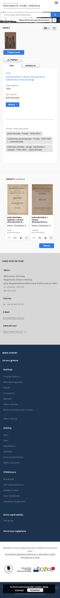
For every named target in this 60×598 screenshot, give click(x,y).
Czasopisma (9, 393)
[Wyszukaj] (55, 14)
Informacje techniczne (13, 484)
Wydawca (7, 451)
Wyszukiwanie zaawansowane (34, 20)
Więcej (46, 245)
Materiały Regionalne (13, 382)
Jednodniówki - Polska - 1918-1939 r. (24, 133)
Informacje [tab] (30, 65)
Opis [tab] (12, 66)
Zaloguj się (8, 520)
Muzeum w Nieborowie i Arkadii (18, 410)
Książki (6, 387)
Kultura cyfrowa (10, 404)
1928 (8, 88)
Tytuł (5, 440)
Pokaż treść (14, 52)
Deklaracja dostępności (14, 501)
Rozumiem (35, 590)
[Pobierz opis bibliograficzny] (15, 238)
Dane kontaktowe (11, 496)
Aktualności (8, 479)
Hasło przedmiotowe (13, 457)
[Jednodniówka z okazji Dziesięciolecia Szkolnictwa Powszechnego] (10, 40)
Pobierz (14, 60)
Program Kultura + (11, 376)
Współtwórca (9, 446)
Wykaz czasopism (11, 462)
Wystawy (7, 398)
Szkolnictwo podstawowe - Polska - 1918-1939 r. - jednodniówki (29, 140)
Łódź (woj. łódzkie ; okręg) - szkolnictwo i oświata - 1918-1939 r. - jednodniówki (26, 148)
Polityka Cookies (11, 490)
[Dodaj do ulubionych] (54, 28)
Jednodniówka (12, 97)
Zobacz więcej (10, 418)
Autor (6, 435)
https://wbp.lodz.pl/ (13, 331)
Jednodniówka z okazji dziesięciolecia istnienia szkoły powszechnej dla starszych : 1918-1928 (40, 219)
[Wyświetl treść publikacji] (21, 238)
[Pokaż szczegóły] (26, 238)
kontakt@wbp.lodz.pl (13, 318)
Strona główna (10, 360)
